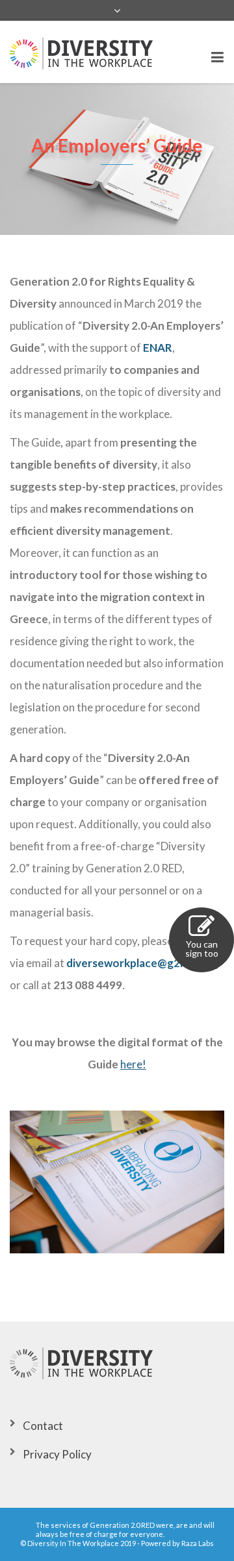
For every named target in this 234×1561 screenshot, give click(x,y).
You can (201, 949)
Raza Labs (197, 1543)
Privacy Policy (57, 1454)
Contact (43, 1425)
